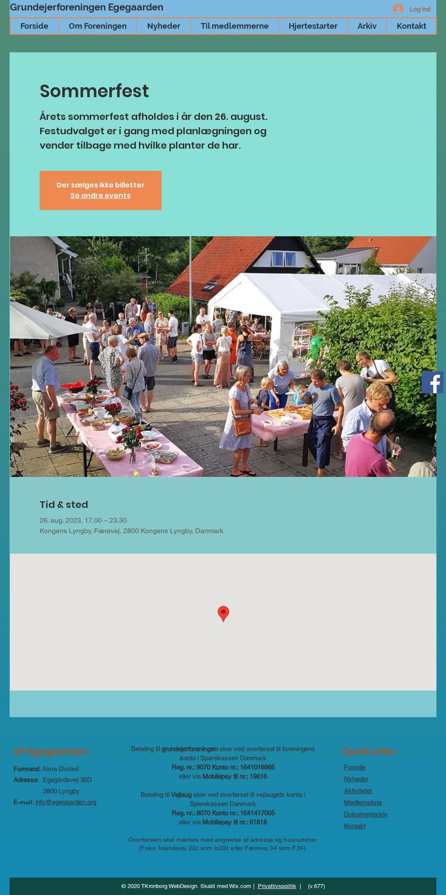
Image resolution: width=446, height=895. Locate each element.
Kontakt (354, 826)
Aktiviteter (358, 790)
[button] (97, 26)
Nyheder (356, 779)
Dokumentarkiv (366, 814)
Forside (354, 767)
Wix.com (240, 886)
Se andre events (101, 196)
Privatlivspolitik (277, 886)
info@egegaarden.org (65, 802)
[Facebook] (432, 382)
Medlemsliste (363, 802)
